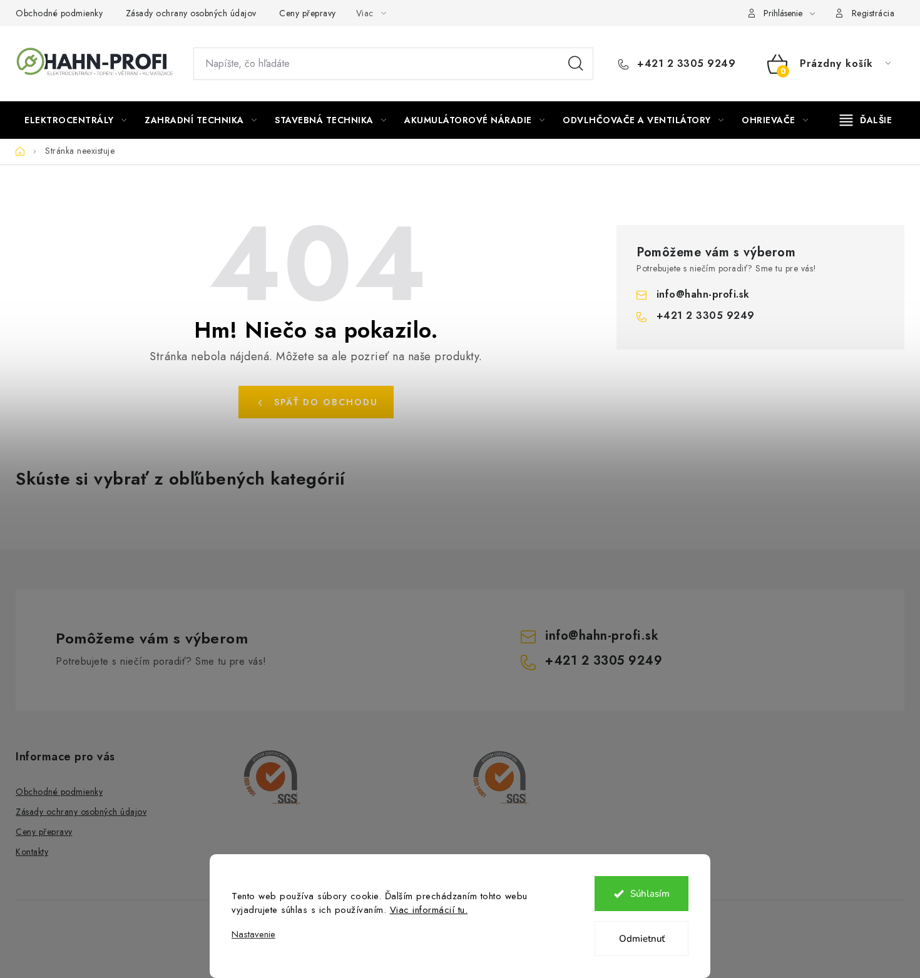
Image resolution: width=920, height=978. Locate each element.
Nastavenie (253, 934)
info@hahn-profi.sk (703, 294)
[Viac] (866, 120)
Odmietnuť (642, 938)
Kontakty (32, 851)
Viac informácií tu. (429, 910)
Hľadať (575, 64)
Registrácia (873, 13)
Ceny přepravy (307, 13)
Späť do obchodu (326, 402)
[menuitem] (75, 120)
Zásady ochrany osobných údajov (191, 13)
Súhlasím (650, 893)
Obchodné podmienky (59, 13)
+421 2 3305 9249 (684, 64)
